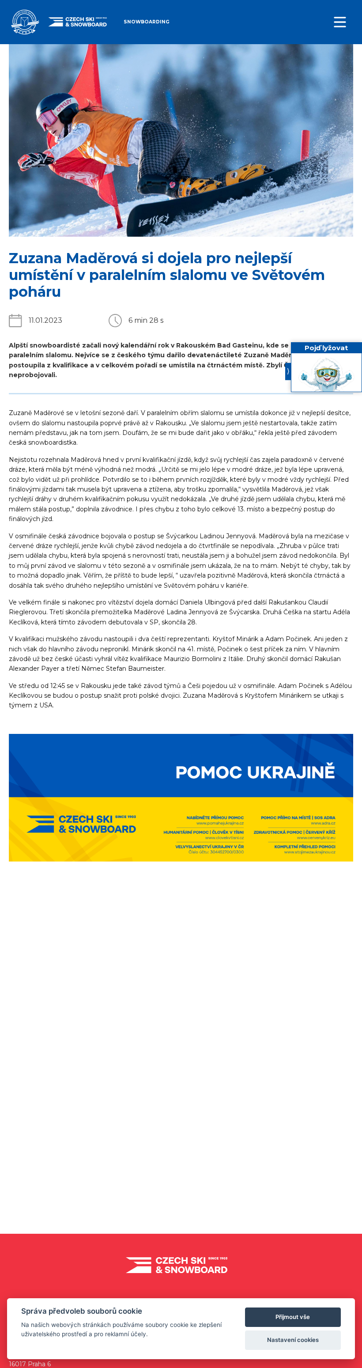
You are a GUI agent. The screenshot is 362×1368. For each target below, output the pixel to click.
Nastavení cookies (293, 1339)
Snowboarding (147, 22)
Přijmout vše (292, 1316)
